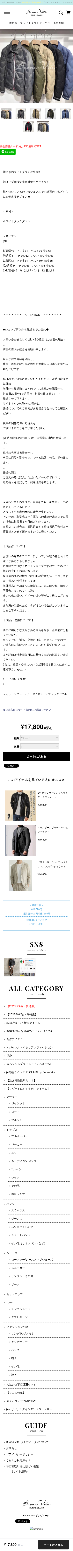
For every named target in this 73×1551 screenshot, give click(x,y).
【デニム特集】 (16, 1393)
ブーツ (15, 1284)
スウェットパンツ (22, 1227)
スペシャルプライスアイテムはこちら (29, 1064)
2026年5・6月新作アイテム (23, 1023)
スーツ (10, 1302)
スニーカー (18, 1268)
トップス (11, 1130)
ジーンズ (16, 1218)
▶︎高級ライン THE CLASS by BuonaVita (30, 1072)
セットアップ (14, 1294)
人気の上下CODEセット (21, 1384)
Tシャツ (16, 1169)
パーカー (16, 1144)
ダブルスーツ (19, 1317)
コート (15, 1112)
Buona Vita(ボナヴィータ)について (27, 1442)
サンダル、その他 (22, 1276)
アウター (11, 1097)
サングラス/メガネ (22, 1333)
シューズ (11, 1253)
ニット (15, 1153)
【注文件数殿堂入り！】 (21, 1080)
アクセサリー (19, 1342)
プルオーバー (19, 1136)
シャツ (15, 1177)
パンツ (10, 1204)
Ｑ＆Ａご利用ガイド (18, 1460)
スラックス (18, 1210)
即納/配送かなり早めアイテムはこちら (30, 1031)
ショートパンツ (20, 1235)
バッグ (15, 1350)
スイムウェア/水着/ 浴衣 (21, 1401)
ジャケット (18, 1103)
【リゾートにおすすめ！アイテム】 (28, 1088)
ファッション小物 (17, 1327)
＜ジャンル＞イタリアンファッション (29, 1047)
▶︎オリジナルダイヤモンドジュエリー (29, 1409)
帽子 (14, 1358)
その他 (15, 1185)
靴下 (14, 1375)
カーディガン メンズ (24, 1161)
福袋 (9, 1055)
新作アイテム (14, 1039)
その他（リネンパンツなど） (29, 1243)
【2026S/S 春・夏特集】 (21, 1006)
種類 (16, 738)
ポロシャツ (18, 1194)
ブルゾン (16, 1120)
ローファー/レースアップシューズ (32, 1259)
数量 (16, 746)
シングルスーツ (20, 1309)
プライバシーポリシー (19, 1454)
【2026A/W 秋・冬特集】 (22, 1014)
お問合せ (11, 1448)
